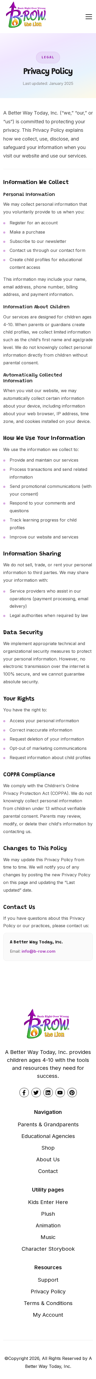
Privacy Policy (48, 1291)
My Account (48, 1315)
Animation (48, 1225)
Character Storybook (48, 1249)
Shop (48, 1148)
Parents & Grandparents (48, 1124)
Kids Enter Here (48, 1202)
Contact (48, 1171)
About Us (48, 1159)
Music (48, 1237)
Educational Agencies (48, 1136)
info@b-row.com (38, 951)
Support (48, 1280)
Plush (48, 1214)
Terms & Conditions (48, 1303)
